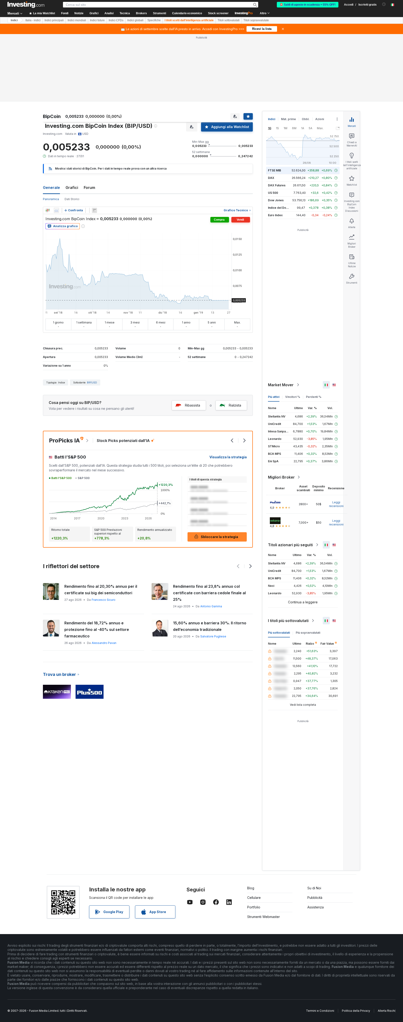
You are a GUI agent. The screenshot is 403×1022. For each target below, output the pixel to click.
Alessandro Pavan (104, 643)
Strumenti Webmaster (263, 917)
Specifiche (154, 20)
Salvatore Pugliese (213, 636)
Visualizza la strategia (228, 457)
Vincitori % (292, 397)
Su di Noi (314, 888)
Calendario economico (187, 13)
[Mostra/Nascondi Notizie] (94, 210)
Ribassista (192, 405)
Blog (250, 888)
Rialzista (235, 405)
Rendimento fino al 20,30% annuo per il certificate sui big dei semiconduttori (100, 589)
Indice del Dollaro (280, 207)
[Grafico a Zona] (56, 210)
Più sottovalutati (279, 632)
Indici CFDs (116, 20)
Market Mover (281, 384)
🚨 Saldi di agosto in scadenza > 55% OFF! (308, 4)
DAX (271, 178)
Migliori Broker (281, 477)
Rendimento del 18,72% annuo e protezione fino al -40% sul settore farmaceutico (96, 629)
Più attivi (273, 397)
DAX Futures (276, 185)
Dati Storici (72, 199)
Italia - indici (33, 20)
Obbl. (305, 119)
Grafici (72, 187)
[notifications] (384, 4)
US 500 (273, 193)
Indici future (97, 20)
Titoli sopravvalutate (256, 20)
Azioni (319, 119)
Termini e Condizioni (320, 1010)
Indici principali (54, 20)
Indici (14, 20)
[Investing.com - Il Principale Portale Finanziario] (25, 4)
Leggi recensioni (336, 504)
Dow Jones (276, 200)
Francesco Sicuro (103, 599)
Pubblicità (314, 898)
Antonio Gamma (211, 606)
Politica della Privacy (356, 1010)
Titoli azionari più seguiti (290, 544)
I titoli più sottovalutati (288, 620)
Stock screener (218, 13)
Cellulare (254, 898)
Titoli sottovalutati (229, 20)
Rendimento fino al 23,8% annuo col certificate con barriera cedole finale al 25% (209, 593)
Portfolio (253, 907)
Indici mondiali (77, 20)
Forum (89, 187)
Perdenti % (313, 397)
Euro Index (275, 215)
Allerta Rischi (386, 1010)
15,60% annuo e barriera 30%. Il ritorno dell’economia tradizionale (209, 626)
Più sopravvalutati (308, 632)
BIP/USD (92, 382)
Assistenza (315, 907)
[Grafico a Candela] (47, 210)
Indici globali (135, 20)
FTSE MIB (274, 170)
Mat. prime (288, 119)
